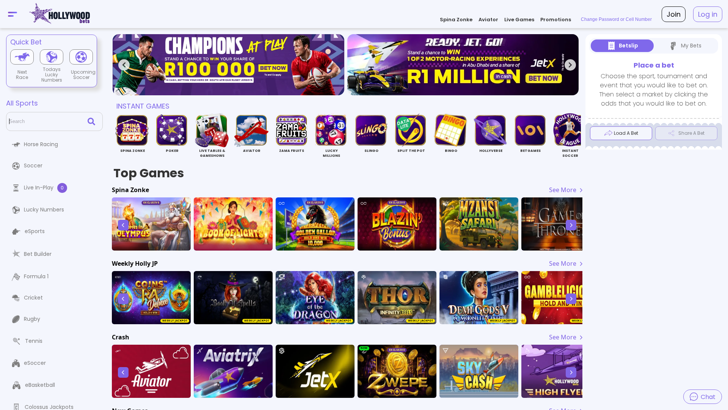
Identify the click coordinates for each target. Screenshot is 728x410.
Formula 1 (36, 276)
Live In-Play (44, 187)
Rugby (32, 319)
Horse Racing (41, 144)
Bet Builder (38, 254)
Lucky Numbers (44, 209)
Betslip (628, 45)
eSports (35, 231)
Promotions (555, 19)
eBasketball (40, 385)
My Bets (691, 45)
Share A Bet (691, 133)
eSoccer (35, 363)
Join (674, 14)
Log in (707, 14)
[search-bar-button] (92, 121)
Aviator (488, 19)
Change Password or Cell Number (616, 19)
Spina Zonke (456, 19)
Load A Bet (626, 133)
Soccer (33, 165)
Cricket (33, 297)
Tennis (33, 341)
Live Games (519, 19)
